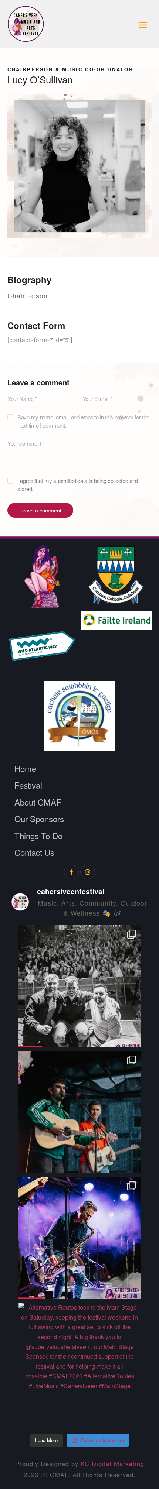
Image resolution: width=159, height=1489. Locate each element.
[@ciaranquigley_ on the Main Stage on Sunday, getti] (79, 1112)
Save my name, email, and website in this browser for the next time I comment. (83, 421)
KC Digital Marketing (112, 1463)
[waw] (42, 646)
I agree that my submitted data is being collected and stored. (77, 485)
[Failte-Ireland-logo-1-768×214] (116, 620)
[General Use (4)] (116, 576)
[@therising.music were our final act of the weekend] (79, 986)
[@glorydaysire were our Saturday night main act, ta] (79, 1238)
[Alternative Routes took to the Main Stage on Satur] (79, 1364)
